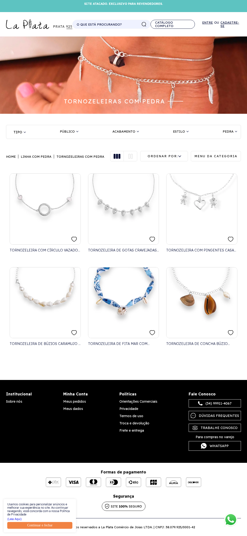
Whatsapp (219, 446)
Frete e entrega (131, 430)
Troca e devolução (134, 423)
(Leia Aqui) (14, 519)
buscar (144, 24)
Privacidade (128, 409)
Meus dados (73, 409)
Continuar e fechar (40, 525)
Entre (207, 22)
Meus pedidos (74, 401)
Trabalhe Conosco (219, 428)
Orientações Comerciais (138, 401)
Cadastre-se (229, 24)
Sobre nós (14, 401)
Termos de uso (131, 416)
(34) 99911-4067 (219, 403)
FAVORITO (74, 239)
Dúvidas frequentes (219, 416)
